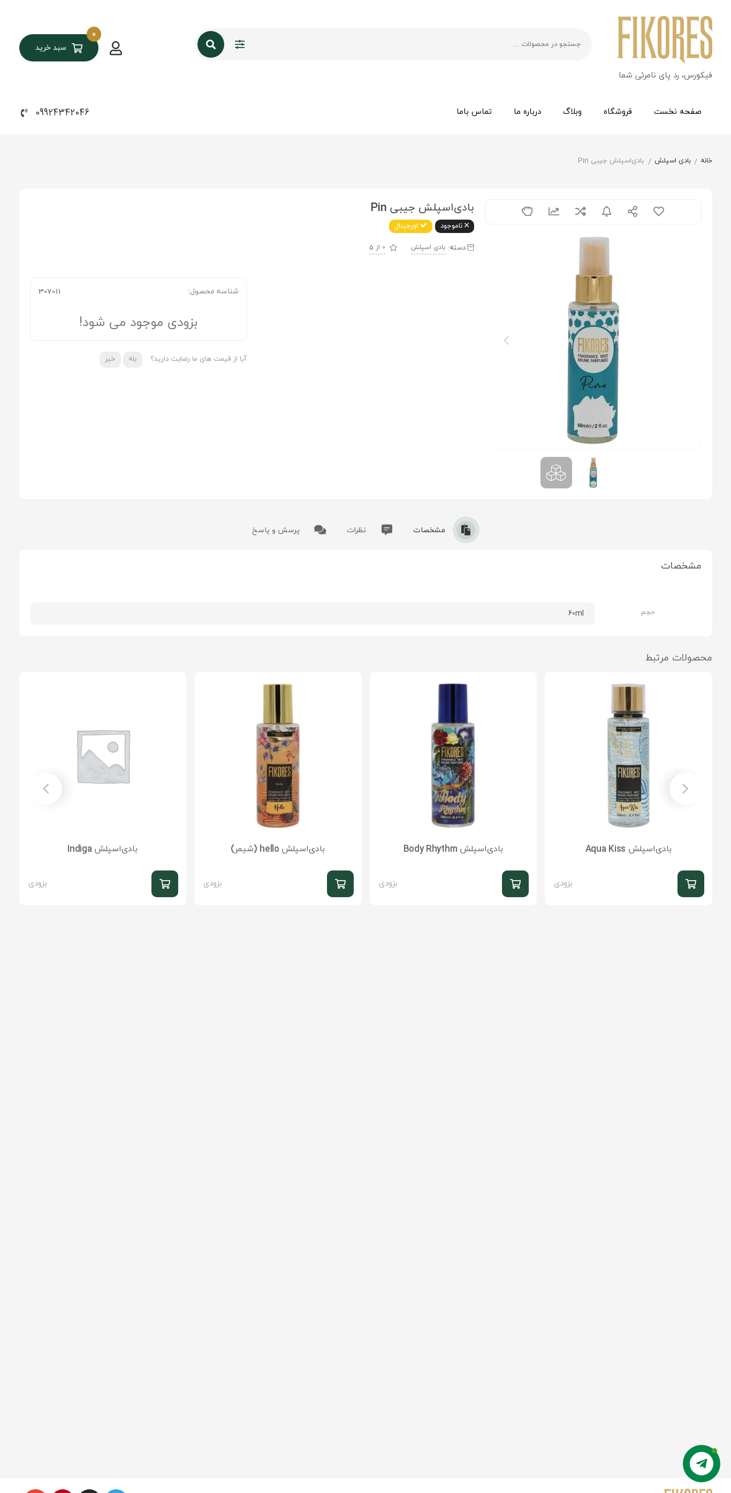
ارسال (632, 212)
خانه (706, 161)
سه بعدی (527, 212)
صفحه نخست (678, 112)
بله (132, 359)
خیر (110, 359)
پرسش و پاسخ (277, 530)
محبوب (658, 212)
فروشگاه (618, 112)
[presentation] (506, 340)
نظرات (357, 530)
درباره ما (527, 112)
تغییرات (554, 212)
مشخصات (430, 530)
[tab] (446, 530)
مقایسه (580, 212)
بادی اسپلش (672, 161)
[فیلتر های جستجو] (239, 44)
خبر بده (607, 212)
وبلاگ (572, 112)
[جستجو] (210, 44)
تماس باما (474, 112)
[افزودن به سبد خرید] (690, 883)
